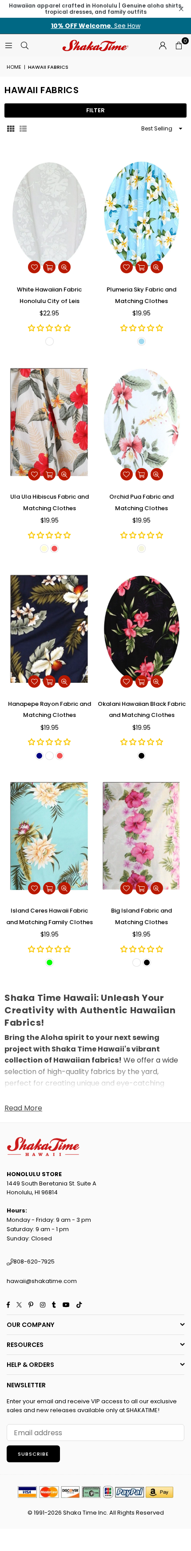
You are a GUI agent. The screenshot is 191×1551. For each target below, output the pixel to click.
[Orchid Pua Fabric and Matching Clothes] (142, 421)
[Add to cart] (49, 267)
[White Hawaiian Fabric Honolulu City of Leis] (49, 215)
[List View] (23, 128)
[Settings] (163, 45)
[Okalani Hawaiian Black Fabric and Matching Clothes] (142, 629)
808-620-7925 (34, 1261)
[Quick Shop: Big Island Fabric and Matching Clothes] (141, 888)
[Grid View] (10, 128)
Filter (95, 110)
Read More (23, 1108)
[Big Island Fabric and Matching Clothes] (142, 836)
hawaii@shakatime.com (42, 1281)
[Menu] (8, 45)
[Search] (24, 45)
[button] (179, 45)
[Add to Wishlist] (34, 267)
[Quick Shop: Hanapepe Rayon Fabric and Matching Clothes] (49, 681)
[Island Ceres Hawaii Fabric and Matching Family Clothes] (49, 836)
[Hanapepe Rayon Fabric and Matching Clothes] (49, 629)
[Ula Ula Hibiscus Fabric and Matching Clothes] (49, 421)
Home (14, 67)
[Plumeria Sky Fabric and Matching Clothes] (142, 215)
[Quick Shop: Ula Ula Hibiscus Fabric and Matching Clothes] (49, 474)
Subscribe (33, 1453)
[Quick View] (64, 267)
